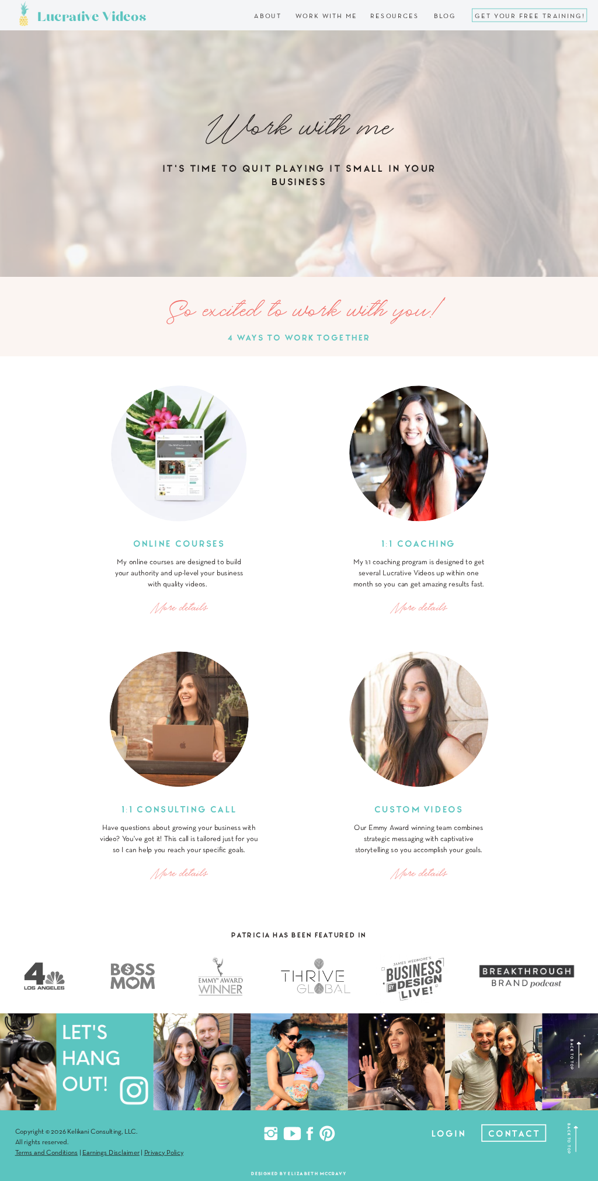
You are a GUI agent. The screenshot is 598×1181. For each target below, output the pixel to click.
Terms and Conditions (46, 1153)
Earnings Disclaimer (111, 1153)
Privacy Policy (163, 1153)
